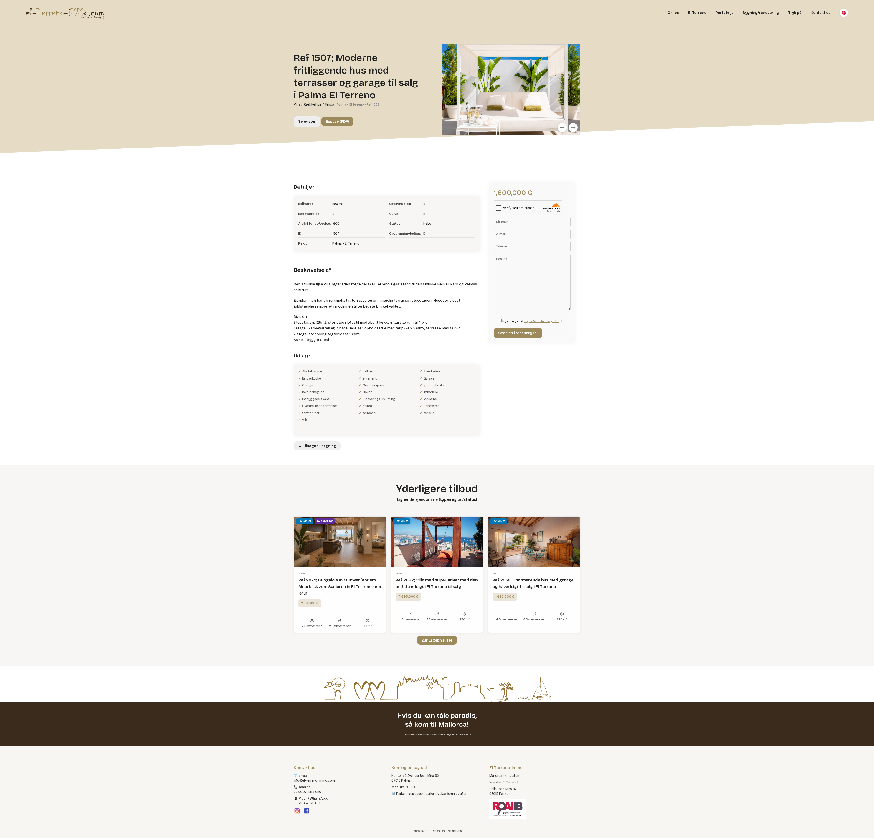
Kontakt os (821, 12)
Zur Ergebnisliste (437, 640)
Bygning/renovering (761, 12)
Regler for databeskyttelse (541, 321)
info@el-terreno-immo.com (314, 780)
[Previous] (562, 127)
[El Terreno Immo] (65, 13)
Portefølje (725, 12)
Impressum (419, 831)
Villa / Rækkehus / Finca (314, 104)
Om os (673, 12)
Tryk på (795, 12)
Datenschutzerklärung (447, 831)
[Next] (573, 127)
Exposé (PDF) (337, 121)
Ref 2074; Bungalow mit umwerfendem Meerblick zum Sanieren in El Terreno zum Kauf (339, 587)
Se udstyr (307, 121)
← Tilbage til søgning (317, 446)
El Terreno (697, 12)
